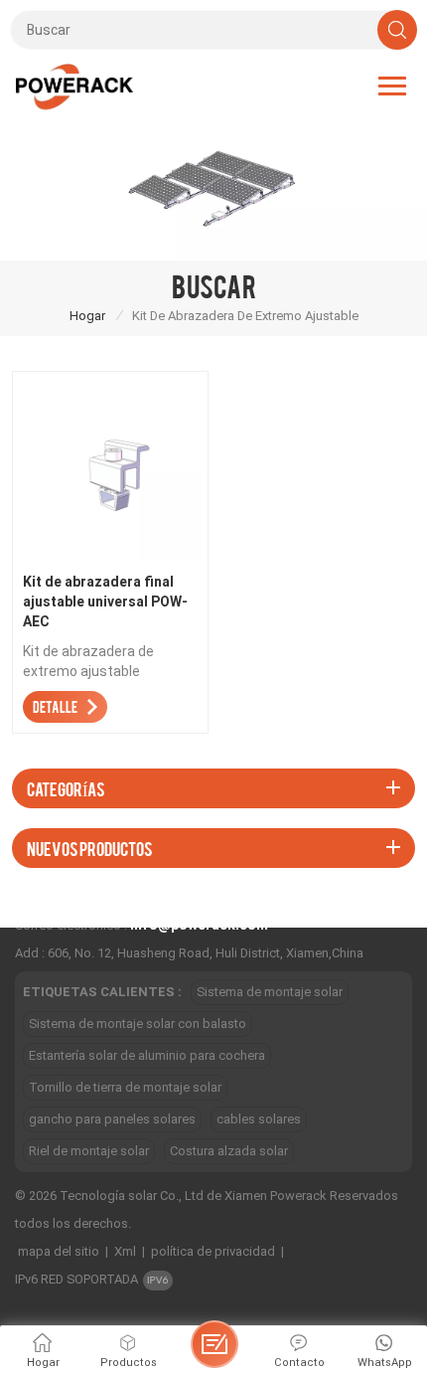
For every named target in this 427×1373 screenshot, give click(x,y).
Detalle (55, 706)
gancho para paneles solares (112, 1119)
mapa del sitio (58, 1251)
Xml (125, 1251)
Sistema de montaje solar (270, 991)
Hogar (87, 315)
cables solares (258, 1119)
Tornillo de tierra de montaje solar (125, 1087)
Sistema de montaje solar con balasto (137, 1023)
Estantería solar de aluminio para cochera (147, 1055)
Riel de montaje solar (89, 1150)
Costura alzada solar (229, 1150)
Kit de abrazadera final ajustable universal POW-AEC (105, 601)
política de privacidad (213, 1251)
